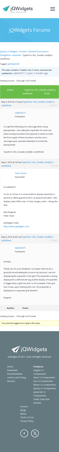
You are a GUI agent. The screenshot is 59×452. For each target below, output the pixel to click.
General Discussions (38, 51)
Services (11, 381)
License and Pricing (16, 377)
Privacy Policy (27, 421)
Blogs (23, 410)
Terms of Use (27, 417)
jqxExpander (14, 63)
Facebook (24, 433)
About (23, 413)
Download (12, 370)
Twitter (35, 433)
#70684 (54, 240)
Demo (10, 366)
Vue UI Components (43, 381)
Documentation (15, 373)
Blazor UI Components (44, 384)
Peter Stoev (20, 173)
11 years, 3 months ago (36, 73)
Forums (23, 51)
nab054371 (18, 73)
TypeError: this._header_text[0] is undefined (27, 103)
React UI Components (44, 377)
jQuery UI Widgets (9, 51)
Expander (16, 55)
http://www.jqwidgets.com (16, 226)
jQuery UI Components (44, 388)
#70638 (54, 165)
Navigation (5, 55)
